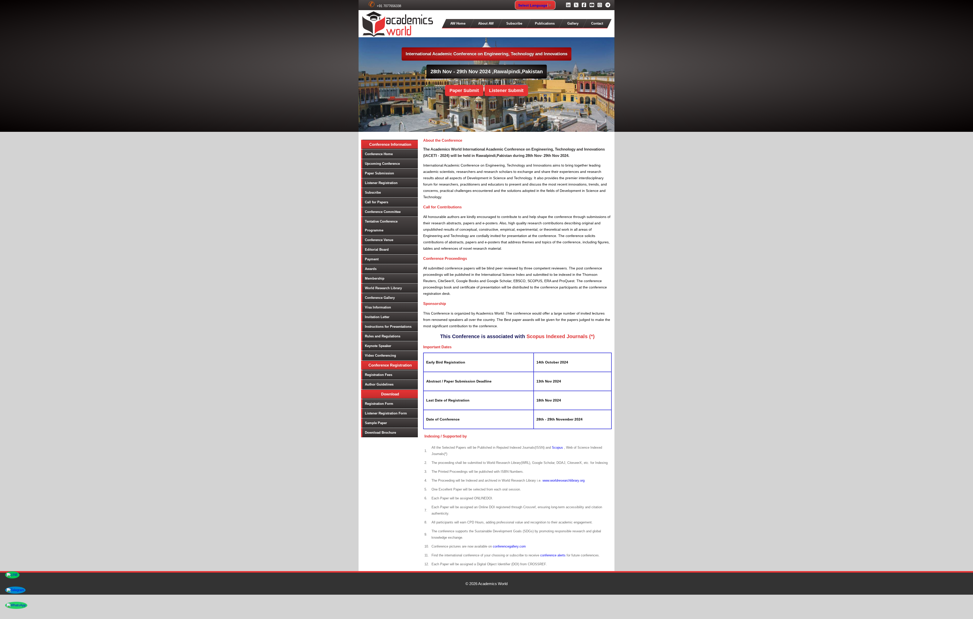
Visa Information (378, 307)
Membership (374, 278)
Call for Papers (376, 202)
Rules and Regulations (382, 336)
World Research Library (383, 288)
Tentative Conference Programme (381, 226)
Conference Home (379, 154)
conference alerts (553, 555)
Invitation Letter (377, 317)
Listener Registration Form (386, 413)
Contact (597, 23)
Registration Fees (378, 375)
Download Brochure (380, 432)
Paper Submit (464, 90)
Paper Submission (379, 173)
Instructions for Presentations (388, 327)
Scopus (558, 447)
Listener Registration (381, 183)
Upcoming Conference (382, 164)
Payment (372, 259)
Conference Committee (383, 212)
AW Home (457, 23)
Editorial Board (377, 249)
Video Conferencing (380, 355)
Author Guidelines (379, 384)
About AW (486, 23)
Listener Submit (506, 90)
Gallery (572, 23)
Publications (545, 23)
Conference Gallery (380, 298)
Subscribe (514, 23)
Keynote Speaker (378, 346)
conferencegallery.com (509, 546)
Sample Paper (376, 423)
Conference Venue (379, 240)
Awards (371, 269)
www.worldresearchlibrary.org (563, 480)
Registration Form (379, 404)
